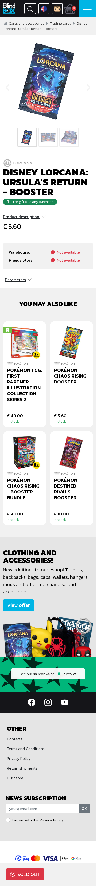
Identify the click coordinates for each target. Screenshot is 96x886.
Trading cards (60, 23)
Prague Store (20, 260)
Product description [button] (21, 216)
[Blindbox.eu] (9, 8)
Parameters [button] (15, 280)
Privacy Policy (19, 758)
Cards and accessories (26, 23)
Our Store (15, 778)
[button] (30, 8)
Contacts (14, 739)
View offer (18, 605)
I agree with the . (38, 820)
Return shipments (22, 768)
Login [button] (57, 8)
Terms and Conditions (26, 749)
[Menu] (87, 8)
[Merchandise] (48, 636)
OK (84, 808)
